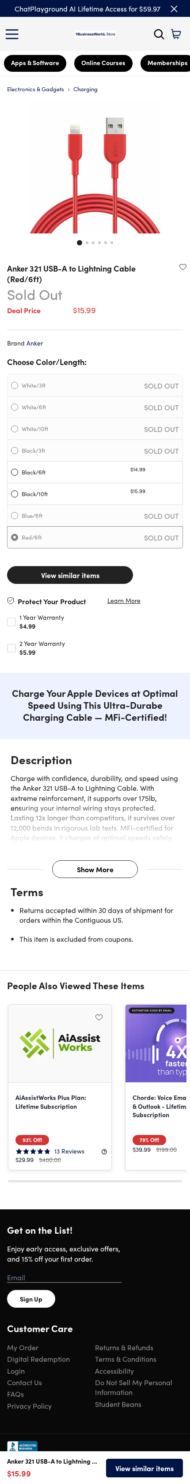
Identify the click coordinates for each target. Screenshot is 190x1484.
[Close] (174, 9)
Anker (35, 342)
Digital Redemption (38, 1359)
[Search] (159, 34)
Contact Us (24, 1382)
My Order (22, 1347)
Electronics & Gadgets (35, 89)
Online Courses (103, 62)
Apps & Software (35, 62)
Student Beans (118, 1404)
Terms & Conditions (125, 1359)
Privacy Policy (29, 1405)
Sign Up (31, 1298)
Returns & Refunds (124, 1347)
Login (16, 1370)
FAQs (15, 1394)
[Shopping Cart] (176, 34)
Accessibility (114, 1370)
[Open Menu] (14, 34)
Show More (95, 869)
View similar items (70, 575)
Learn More (124, 600)
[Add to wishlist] (183, 266)
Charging (85, 89)
